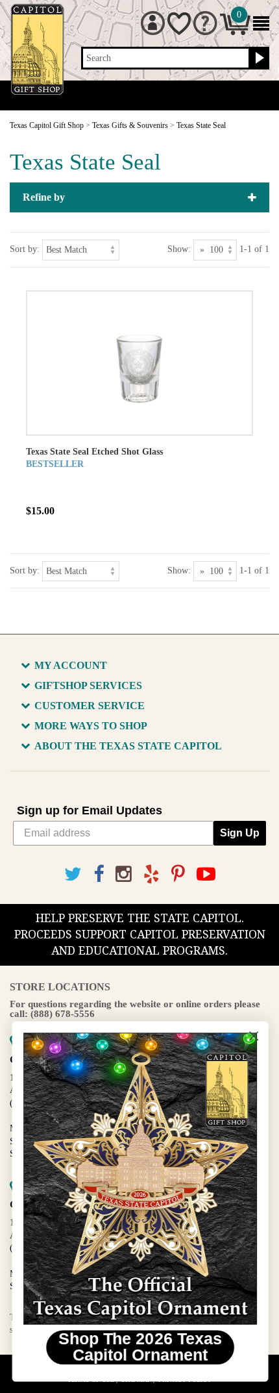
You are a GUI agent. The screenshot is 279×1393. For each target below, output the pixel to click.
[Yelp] (151, 874)
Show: (179, 249)
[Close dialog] (253, 1036)
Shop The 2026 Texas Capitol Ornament (139, 1347)
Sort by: (25, 249)
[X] (73, 874)
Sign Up (240, 832)
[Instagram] (123, 874)
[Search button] (258, 58)
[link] (139, 1178)
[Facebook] (98, 874)
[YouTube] (206, 874)
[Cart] (235, 32)
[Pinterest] (178, 874)
